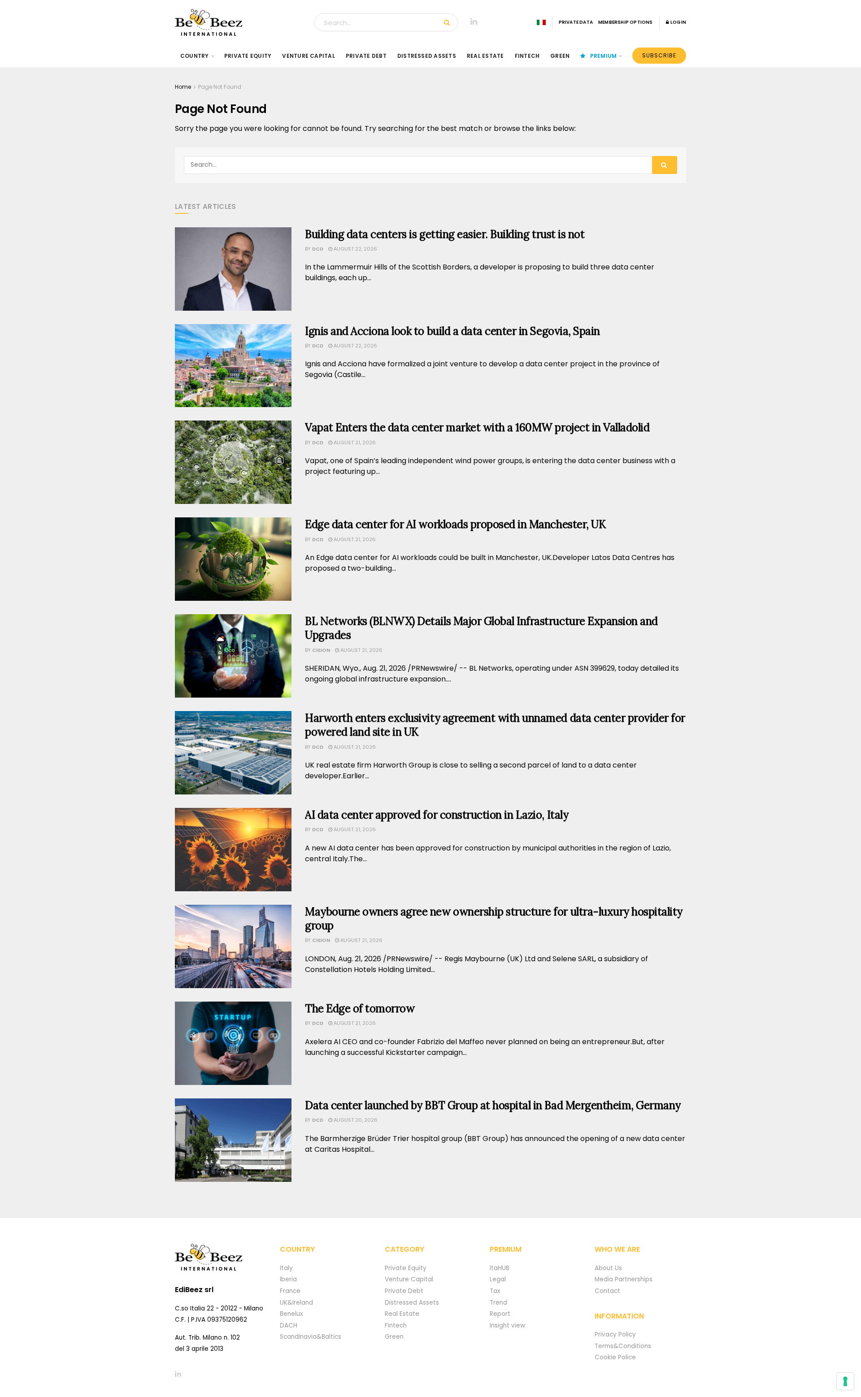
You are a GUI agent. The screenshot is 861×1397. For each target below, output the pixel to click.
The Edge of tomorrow (359, 1008)
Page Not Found (219, 87)
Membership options (625, 22)
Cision (321, 650)
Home (183, 87)
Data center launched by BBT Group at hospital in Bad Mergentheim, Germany (493, 1105)
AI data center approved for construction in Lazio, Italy (436, 815)
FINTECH (527, 56)
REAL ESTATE (485, 56)
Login (678, 22)
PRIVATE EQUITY (247, 56)
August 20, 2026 (355, 1120)
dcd (317, 248)
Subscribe (659, 55)
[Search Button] (448, 22)
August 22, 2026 (354, 248)
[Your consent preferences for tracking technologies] (845, 1381)
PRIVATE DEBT (366, 56)
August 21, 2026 (354, 442)
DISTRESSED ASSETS (426, 56)
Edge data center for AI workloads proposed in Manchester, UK (455, 524)
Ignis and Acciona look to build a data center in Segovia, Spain (452, 331)
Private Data (576, 22)
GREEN (560, 56)
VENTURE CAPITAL (308, 56)
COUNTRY (194, 56)
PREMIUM (603, 56)
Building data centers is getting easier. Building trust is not (444, 234)
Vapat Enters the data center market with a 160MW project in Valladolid (477, 427)
